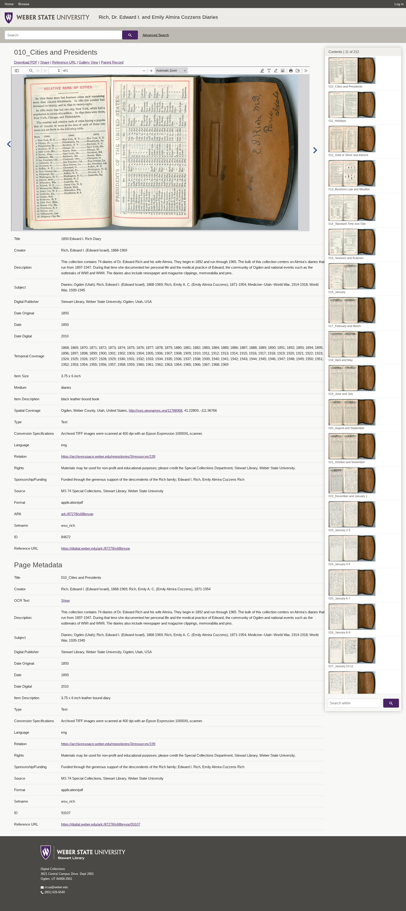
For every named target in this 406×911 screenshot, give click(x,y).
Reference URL (64, 62)
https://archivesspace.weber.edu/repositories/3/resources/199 (108, 456)
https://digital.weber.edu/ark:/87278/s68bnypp (95, 548)
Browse (23, 4)
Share (44, 62)
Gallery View (88, 62)
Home (9, 4)
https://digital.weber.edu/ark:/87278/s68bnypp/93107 (100, 824)
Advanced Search (156, 35)
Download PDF (25, 62)
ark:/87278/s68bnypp (77, 514)
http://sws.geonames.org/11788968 (155, 410)
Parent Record (112, 62)
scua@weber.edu (56, 887)
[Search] (130, 34)
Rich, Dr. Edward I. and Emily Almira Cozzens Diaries (158, 17)
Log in (399, 4)
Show (65, 600)
